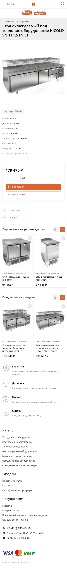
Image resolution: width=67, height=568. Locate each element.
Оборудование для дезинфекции (20, 465)
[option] (17, 261)
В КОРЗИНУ (18, 186)
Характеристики (11, 210)
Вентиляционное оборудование (19, 451)
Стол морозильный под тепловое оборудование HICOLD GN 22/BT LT (14, 348)
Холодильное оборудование (17, 437)
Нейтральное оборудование (17, 441)
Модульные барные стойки (17, 455)
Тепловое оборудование (15, 446)
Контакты (7, 485)
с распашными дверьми (14, 272)
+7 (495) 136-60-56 (19, 528)
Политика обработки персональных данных (26, 515)
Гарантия (7, 505)
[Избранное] (30, 306)
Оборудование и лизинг (15, 519)
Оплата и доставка (12, 480)
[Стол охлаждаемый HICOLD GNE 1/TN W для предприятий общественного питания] (50, 252)
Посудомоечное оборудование (18, 460)
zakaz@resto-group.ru (18, 537)
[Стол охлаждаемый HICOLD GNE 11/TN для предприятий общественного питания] (16, 252)
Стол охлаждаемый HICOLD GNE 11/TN (15, 278)
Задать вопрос (10, 217)
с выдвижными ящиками (14, 341)
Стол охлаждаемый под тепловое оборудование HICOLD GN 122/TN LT (48, 348)
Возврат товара (10, 510)
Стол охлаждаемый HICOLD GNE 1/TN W (49, 278)
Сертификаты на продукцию (17, 490)
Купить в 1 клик (17, 194)
